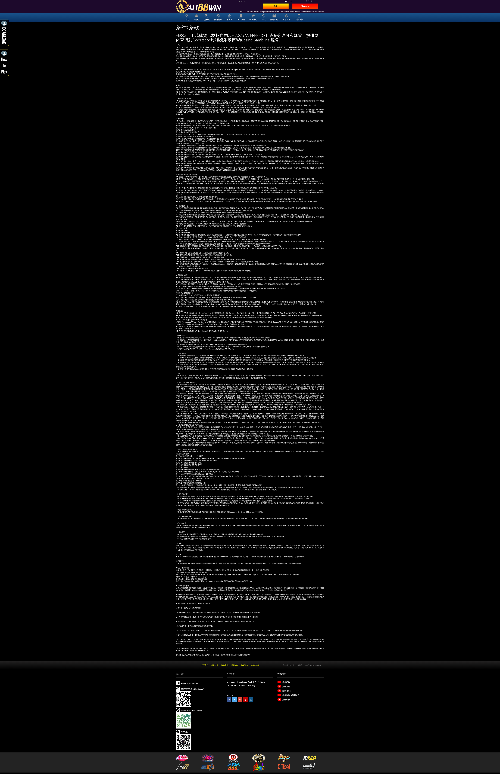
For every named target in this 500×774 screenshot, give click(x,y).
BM (288, 1)
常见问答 (235, 665)
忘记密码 (309, 1)
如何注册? (286, 686)
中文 (292, 1)
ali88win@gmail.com (189, 683)
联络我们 (225, 665)
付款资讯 (214, 665)
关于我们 (204, 665)
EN (285, 1)
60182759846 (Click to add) (192, 689)
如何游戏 (286, 682)
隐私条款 (245, 665)
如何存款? (286, 690)
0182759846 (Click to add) (192, 710)
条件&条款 (255, 665)
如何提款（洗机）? (290, 695)
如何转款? (286, 699)
